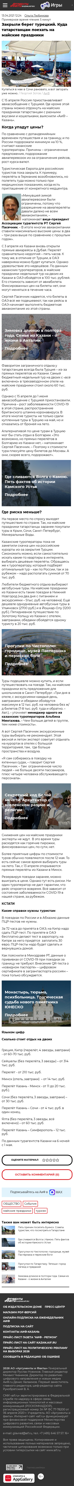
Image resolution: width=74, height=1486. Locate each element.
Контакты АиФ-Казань (21, 1331)
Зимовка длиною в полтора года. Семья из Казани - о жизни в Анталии (33, 335)
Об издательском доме (22, 1306)
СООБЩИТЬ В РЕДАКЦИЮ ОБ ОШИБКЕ (31, 1356)
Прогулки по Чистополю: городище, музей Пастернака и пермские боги (35, 651)
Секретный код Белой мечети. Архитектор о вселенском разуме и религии (28, 802)
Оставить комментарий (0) (37, 1174)
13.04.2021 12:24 (11, 15)
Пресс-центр (55, 1306)
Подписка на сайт (18, 1326)
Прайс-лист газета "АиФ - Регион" (30, 1337)
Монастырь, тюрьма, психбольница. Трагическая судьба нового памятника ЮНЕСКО (34, 999)
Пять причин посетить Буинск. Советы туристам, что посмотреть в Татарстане (41, 1229)
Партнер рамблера (36, 1467)
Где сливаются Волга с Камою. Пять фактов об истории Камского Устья (36, 481)
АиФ (46, 93)
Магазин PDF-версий (19, 1312)
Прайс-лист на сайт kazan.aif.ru (30, 1342)
